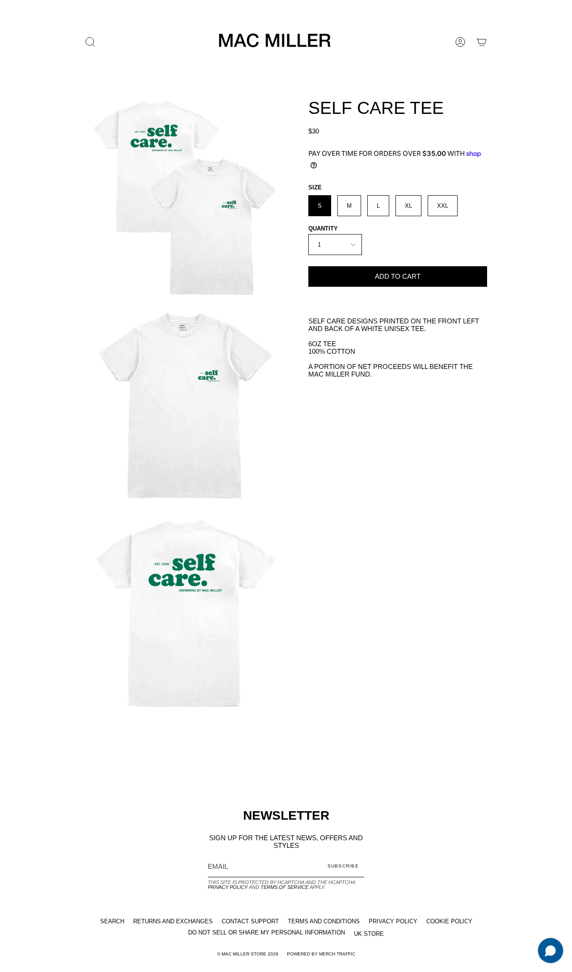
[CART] (481, 42)
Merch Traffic (337, 953)
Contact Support (250, 921)
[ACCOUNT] (460, 42)
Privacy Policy (228, 887)
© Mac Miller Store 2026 (247, 953)
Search (112, 921)
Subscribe (343, 865)
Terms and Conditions (324, 921)
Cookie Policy (449, 921)
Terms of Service (284, 887)
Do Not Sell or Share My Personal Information (266, 932)
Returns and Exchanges (173, 921)
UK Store (369, 933)
